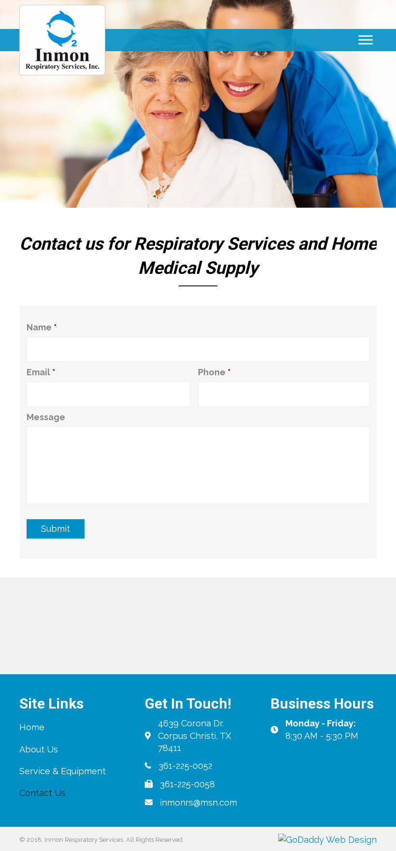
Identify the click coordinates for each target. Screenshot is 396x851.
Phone (214, 372)
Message (46, 417)
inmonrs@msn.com (198, 802)
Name (42, 327)
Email (41, 372)
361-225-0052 (185, 766)
